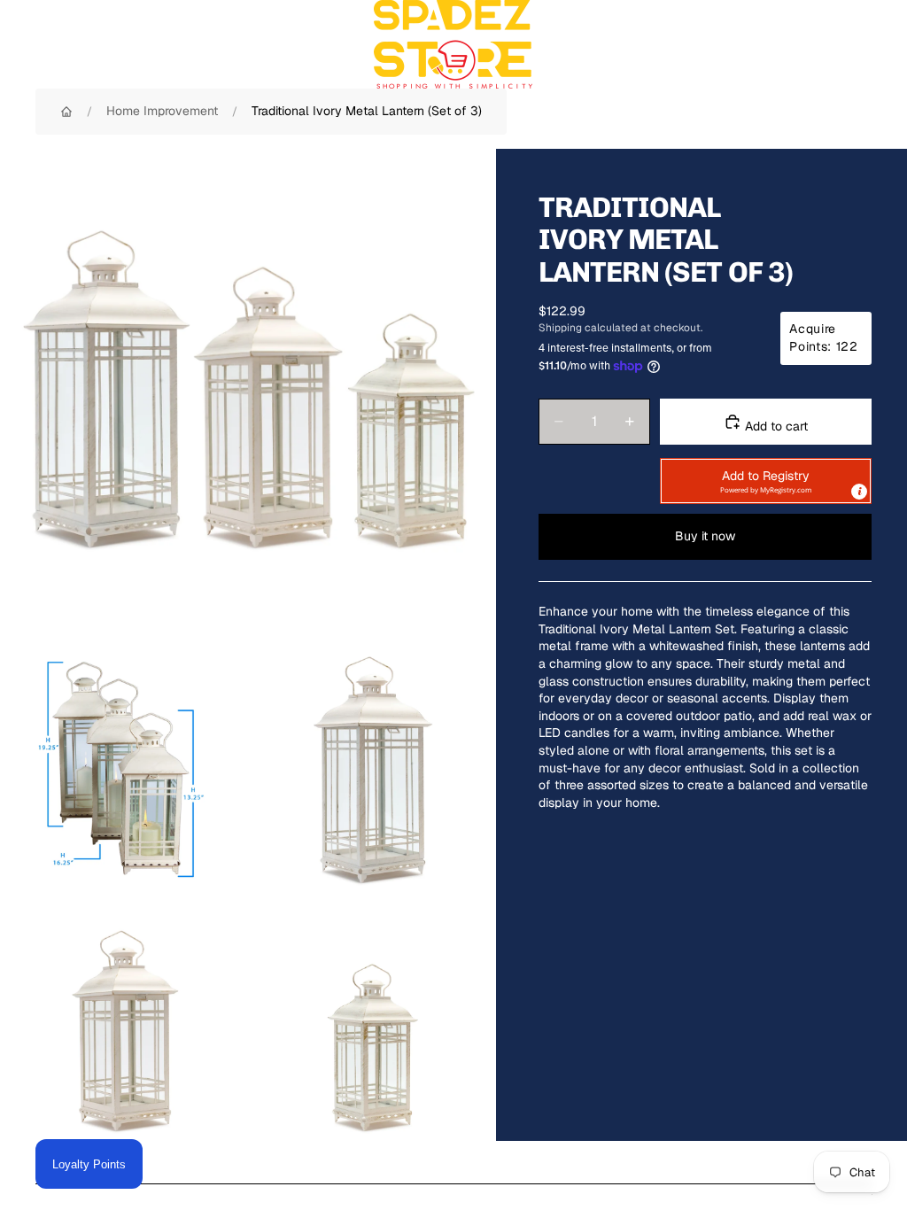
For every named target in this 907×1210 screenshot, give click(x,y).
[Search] (58, 44)
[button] (766, 481)
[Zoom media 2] (124, 769)
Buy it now (705, 536)
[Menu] (20, 44)
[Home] (66, 111)
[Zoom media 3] (372, 769)
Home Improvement (162, 111)
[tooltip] (859, 492)
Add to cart (774, 426)
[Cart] (885, 44)
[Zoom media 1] (248, 397)
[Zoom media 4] (124, 1017)
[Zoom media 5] (372, 1017)
